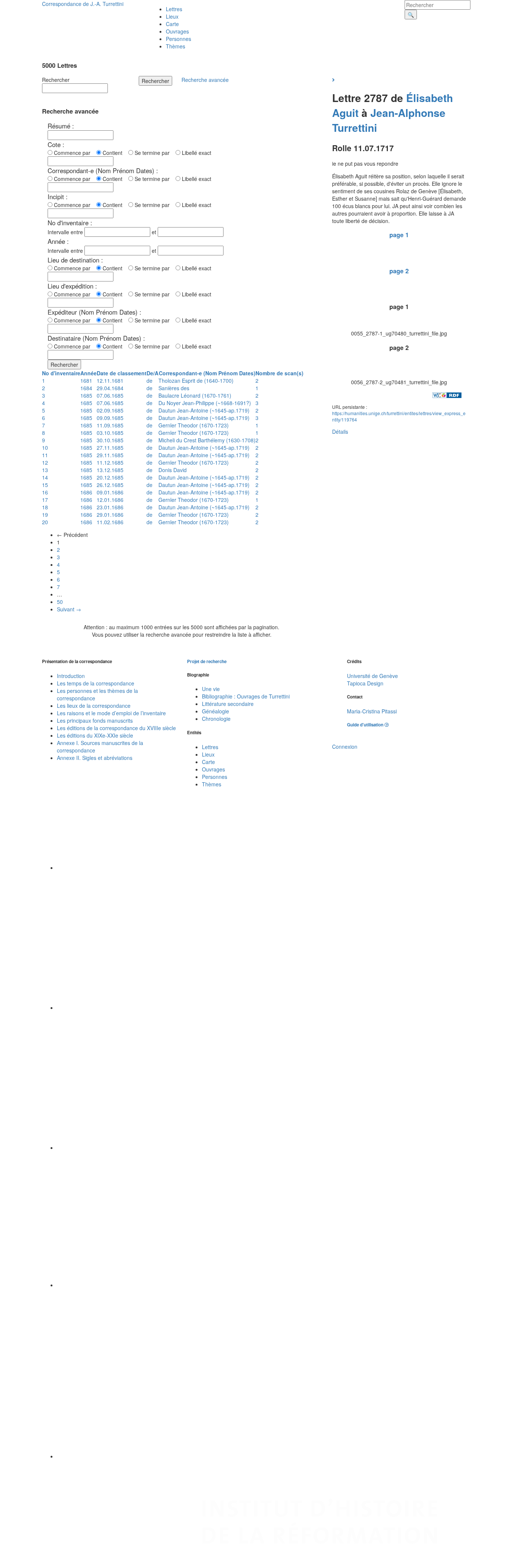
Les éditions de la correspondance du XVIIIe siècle (116, 728)
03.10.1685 (110, 432)
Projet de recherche (206, 661)
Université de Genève (372, 675)
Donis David (172, 470)
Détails (340, 431)
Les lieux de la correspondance (94, 705)
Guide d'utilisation (366, 725)
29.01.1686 (110, 514)
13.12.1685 (110, 470)
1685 (86, 395)
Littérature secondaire (228, 703)
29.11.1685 (110, 455)
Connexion (344, 746)
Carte (172, 24)
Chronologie (216, 718)
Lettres (174, 9)
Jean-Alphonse (408, 112)
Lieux (172, 16)
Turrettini (354, 127)
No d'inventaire (61, 373)
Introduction (71, 675)
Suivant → (69, 609)
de (149, 380)
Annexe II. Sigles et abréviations (94, 757)
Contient (114, 152)
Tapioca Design (365, 683)
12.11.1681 (110, 380)
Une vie (211, 689)
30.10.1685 (110, 440)
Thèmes (175, 46)
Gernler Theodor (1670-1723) (193, 425)
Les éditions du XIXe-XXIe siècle (95, 735)
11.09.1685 (110, 425)
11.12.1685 (110, 462)
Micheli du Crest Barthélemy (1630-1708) (206, 440)
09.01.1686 (110, 492)
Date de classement (122, 373)
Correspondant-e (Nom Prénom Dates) (207, 373)
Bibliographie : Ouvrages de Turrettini (246, 696)
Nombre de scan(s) (279, 373)
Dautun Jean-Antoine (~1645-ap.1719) (204, 410)
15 (45, 484)
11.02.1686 (110, 522)
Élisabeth (429, 97)
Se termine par (153, 152)
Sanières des (173, 388)
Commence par (73, 152)
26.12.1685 (110, 484)
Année (88, 373)
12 (45, 462)
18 (45, 507)
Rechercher (56, 79)
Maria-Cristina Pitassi (372, 711)
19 (45, 514)
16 (45, 492)
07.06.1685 (110, 395)
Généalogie (215, 711)
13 (45, 470)
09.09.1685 (110, 417)
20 (45, 522)
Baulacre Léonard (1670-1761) (194, 395)
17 (45, 499)
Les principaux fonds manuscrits (95, 720)
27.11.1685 (110, 447)
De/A (152, 373)
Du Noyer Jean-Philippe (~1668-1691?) (204, 403)
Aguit (345, 112)
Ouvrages (177, 31)
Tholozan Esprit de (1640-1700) (196, 380)
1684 (86, 388)
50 (60, 601)
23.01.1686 (110, 507)
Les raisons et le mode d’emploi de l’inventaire (111, 713)
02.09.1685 (110, 410)
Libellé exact (195, 152)
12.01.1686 (110, 499)
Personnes (178, 38)
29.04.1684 (110, 388)
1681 (86, 380)
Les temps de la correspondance (95, 683)
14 (45, 477)
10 (45, 447)
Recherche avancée (205, 79)
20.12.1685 (110, 477)
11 (45, 455)
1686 (86, 492)
